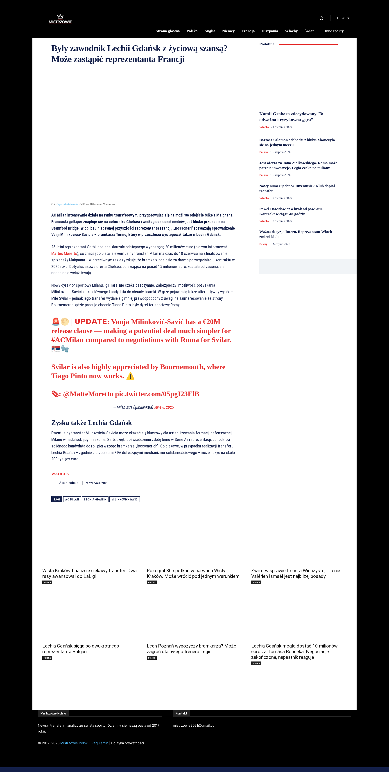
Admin (73, 482)
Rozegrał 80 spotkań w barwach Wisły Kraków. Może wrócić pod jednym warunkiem (193, 573)
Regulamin (99, 743)
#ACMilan (67, 340)
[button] (321, 18)
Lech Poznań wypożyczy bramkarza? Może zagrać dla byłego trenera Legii (191, 648)
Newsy (263, 244)
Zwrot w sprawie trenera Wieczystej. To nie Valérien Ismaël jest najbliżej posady (295, 573)
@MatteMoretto (88, 394)
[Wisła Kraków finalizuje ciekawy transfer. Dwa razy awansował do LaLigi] (90, 541)
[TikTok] (343, 18)
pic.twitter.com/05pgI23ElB (157, 394)
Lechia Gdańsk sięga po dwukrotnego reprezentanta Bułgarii (80, 648)
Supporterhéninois (67, 204)
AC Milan (72, 499)
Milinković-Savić (124, 499)
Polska (263, 152)
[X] (348, 18)
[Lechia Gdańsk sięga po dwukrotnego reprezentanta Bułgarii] (90, 616)
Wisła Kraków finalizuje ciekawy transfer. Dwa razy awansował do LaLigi (89, 573)
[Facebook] (337, 18)
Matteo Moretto (64, 253)
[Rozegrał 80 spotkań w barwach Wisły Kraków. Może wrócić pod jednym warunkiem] (194, 541)
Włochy (60, 474)
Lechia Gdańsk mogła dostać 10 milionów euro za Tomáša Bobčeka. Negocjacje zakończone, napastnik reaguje (294, 651)
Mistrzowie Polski (74, 743)
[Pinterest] (221, 482)
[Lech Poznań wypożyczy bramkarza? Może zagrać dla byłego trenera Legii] (194, 616)
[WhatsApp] (231, 482)
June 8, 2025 (164, 407)
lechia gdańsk (95, 499)
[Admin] (55, 483)
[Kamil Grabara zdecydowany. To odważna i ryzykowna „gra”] (298, 78)
